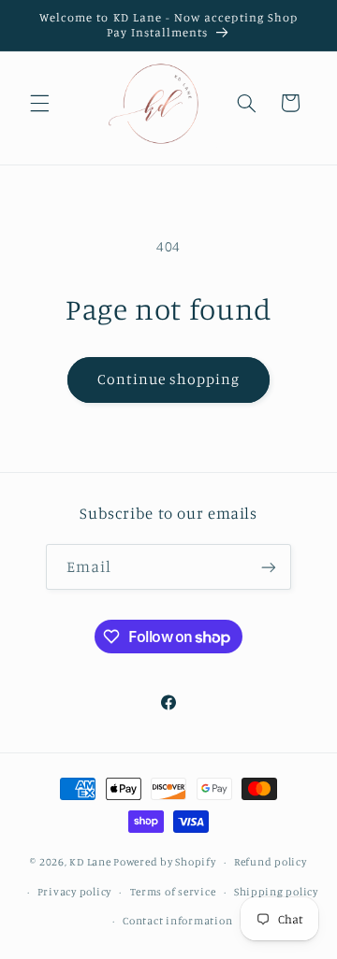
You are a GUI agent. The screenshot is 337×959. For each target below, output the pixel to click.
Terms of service (173, 891)
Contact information (177, 920)
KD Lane (89, 861)
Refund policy (270, 861)
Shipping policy (276, 891)
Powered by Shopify (164, 861)
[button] (39, 102)
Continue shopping (169, 379)
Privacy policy (74, 891)
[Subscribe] (268, 567)
